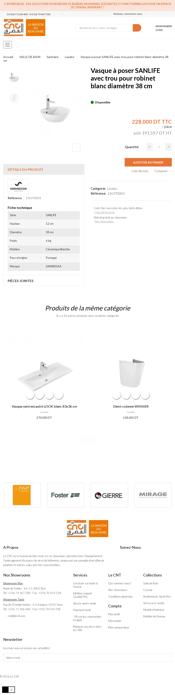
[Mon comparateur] (158, 14)
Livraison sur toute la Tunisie (85, 585)
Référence (15, 198)
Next (90, 439)
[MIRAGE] (146, 495)
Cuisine (147, 590)
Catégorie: (98, 188)
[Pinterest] (99, 96)
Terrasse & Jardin (153, 603)
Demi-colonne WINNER (131, 406)
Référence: (98, 193)
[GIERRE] (103, 495)
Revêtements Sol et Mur (157, 596)
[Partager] (92, 96)
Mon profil (114, 614)
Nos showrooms (104, 221)
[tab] (43, 169)
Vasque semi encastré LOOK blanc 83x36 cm (44, 406)
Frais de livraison (105, 212)
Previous (84, 439)
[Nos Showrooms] (65, 14)
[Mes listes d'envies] (150, 14)
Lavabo (112, 188)
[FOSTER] (59, 495)
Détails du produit (25, 169)
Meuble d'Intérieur (153, 609)
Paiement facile (82, 610)
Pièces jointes (21, 281)
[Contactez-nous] (56, 14)
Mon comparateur (118, 627)
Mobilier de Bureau (154, 616)
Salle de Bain (150, 583)
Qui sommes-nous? (119, 583)
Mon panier (114, 621)
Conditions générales (120, 596)
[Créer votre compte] (166, 14)
